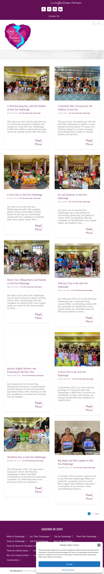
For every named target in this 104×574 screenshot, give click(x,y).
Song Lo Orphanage (16, 541)
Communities (13, 560)
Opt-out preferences (68, 570)
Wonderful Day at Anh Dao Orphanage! (26, 457)
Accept (69, 564)
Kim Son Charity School (17, 555)
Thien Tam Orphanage (86, 536)
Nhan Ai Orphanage (15, 536)
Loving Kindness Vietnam (33, 571)
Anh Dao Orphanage (25, 113)
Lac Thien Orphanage (39, 536)
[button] (99, 545)
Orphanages (37, 113)
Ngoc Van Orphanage (63, 541)
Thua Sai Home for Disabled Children (24, 546)
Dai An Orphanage (62, 536)
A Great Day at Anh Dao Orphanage (24, 194)
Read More (38, 142)
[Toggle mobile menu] (99, 23)
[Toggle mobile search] (93, 23)
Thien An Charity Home (17, 550)
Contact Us (54, 16)
